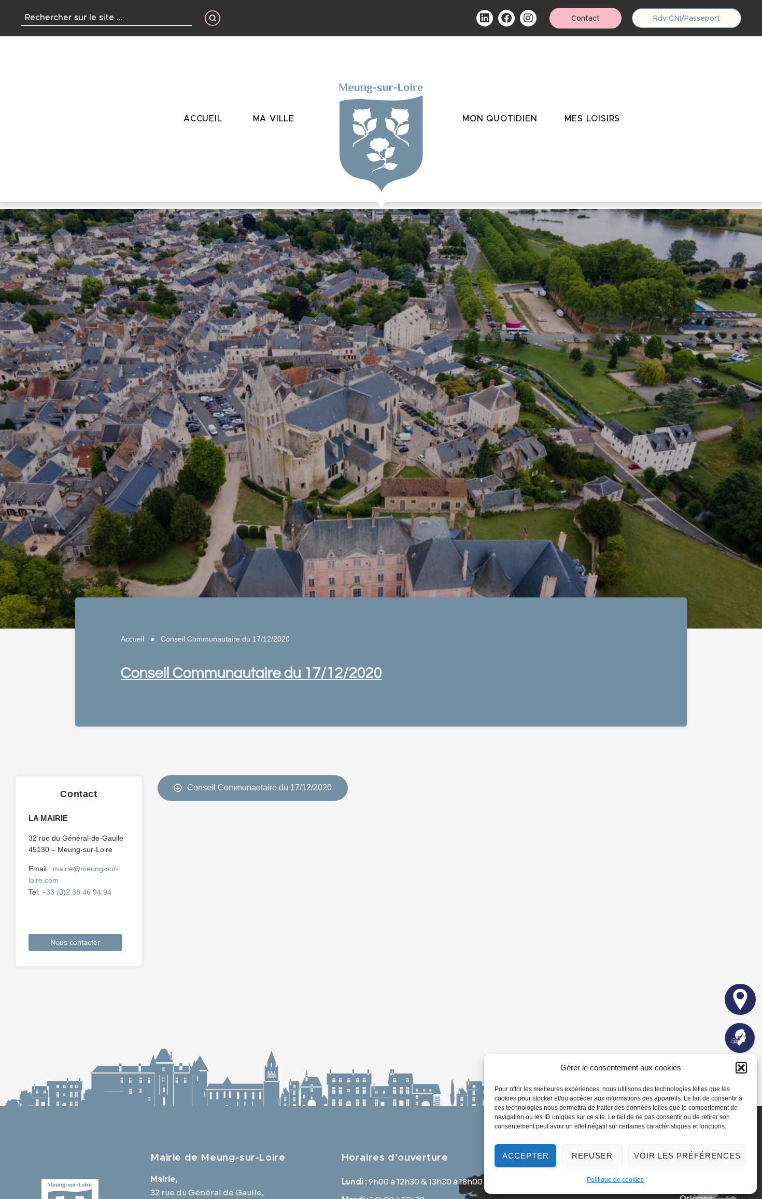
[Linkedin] (484, 18)
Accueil (132, 639)
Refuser (592, 1155)
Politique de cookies (615, 1179)
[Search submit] (212, 18)
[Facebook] (506, 18)
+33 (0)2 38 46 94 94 (76, 892)
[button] (741, 1068)
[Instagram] (528, 18)
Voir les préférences (687, 1155)
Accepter (525, 1155)
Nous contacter (75, 942)
